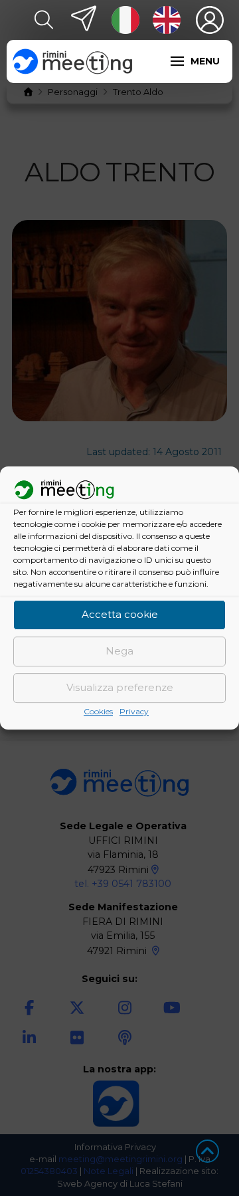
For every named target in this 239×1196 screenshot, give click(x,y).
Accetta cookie (120, 615)
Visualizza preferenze (119, 688)
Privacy (134, 711)
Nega (119, 651)
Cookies (98, 711)
